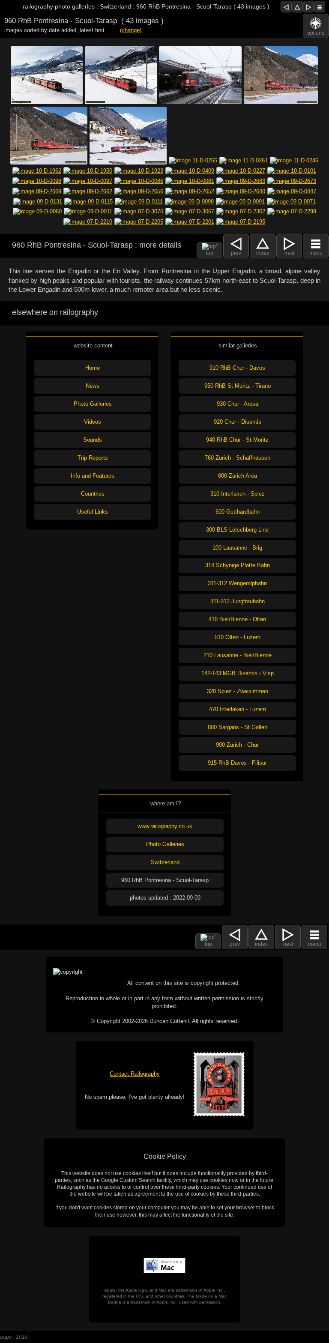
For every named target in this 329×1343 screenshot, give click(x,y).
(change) (130, 30)
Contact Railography (135, 1074)
